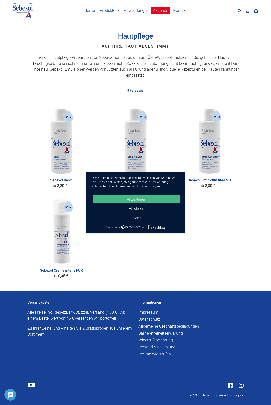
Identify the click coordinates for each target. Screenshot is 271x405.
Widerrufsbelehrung (155, 340)
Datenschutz (149, 319)
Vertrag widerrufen (154, 354)
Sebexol (207, 395)
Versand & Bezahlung (156, 347)
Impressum (148, 312)
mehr (136, 218)
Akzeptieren (136, 199)
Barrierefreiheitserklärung (160, 333)
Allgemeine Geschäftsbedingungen (168, 326)
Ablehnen (136, 208)
